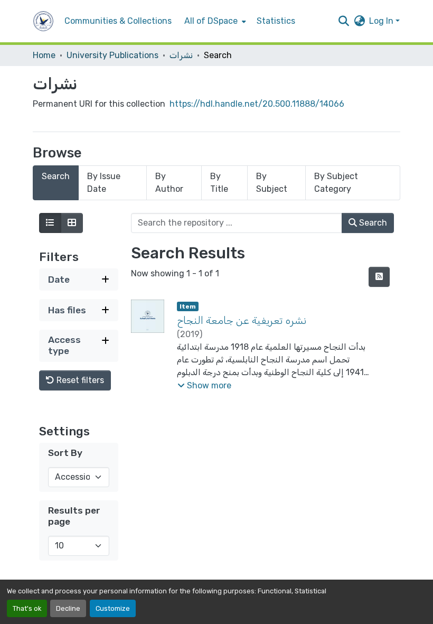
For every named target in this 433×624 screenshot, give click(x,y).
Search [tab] (56, 176)
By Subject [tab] (271, 182)
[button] (43, 21)
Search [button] (372, 223)
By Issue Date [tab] (103, 182)
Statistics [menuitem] (276, 21)
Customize (113, 608)
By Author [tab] (169, 182)
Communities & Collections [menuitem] (118, 21)
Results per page (74, 516)
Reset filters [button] (79, 380)
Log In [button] (382, 21)
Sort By (65, 453)
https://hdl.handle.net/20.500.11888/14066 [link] (257, 104)
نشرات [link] (181, 55)
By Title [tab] (219, 182)
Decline (68, 608)
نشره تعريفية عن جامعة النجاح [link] (242, 320)
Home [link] (44, 55)
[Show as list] (50, 223)
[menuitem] (214, 21)
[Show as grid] (72, 223)
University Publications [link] (112, 55)
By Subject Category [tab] (336, 182)
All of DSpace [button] (211, 21)
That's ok (27, 608)
